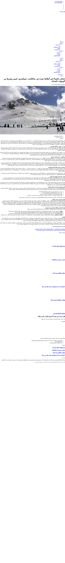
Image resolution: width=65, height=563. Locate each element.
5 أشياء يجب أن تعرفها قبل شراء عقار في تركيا (53, 286)
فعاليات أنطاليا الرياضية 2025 (57, 300)
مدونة (61, 42)
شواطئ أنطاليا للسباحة (59, 313)
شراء (61, 41)
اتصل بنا (58, 54)
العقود (58, 48)
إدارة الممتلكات (57, 47)
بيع (59, 46)
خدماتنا (61, 43)
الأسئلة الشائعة (57, 55)
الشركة (60, 50)
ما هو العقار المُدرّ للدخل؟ (58, 246)
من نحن (58, 52)
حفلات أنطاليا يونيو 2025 (59, 273)
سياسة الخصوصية (31, 362)
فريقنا (58, 53)
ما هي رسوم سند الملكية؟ (58, 259)
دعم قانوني (57, 44)
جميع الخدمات (57, 49)
